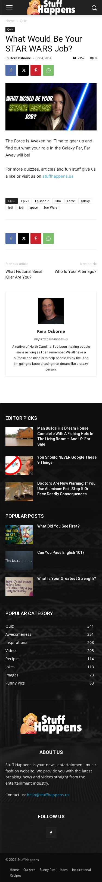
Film (58, 201)
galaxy (85, 201)
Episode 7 (42, 201)
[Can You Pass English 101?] (19, 560)
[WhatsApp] (48, 70)
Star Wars (50, 207)
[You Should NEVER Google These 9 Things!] (19, 465)
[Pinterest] (35, 70)
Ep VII (25, 201)
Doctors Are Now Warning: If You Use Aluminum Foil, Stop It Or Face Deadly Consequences (66, 488)
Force (71, 201)
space (34, 207)
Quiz (23, 20)
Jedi (10, 207)
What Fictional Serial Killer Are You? (23, 274)
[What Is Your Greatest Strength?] (19, 586)
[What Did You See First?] (19, 534)
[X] (23, 70)
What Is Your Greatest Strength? (66, 578)
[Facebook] (10, 70)
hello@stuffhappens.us (48, 794)
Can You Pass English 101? (61, 552)
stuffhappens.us (57, 176)
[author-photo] (51, 323)
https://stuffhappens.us (51, 339)
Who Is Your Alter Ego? (76, 271)
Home (10, 20)
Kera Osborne (20, 58)
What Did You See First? (58, 526)
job (21, 207)
